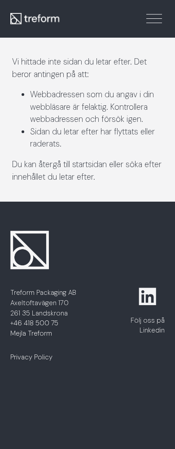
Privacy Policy (31, 357)
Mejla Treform (31, 333)
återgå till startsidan (73, 164)
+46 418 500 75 (34, 323)
